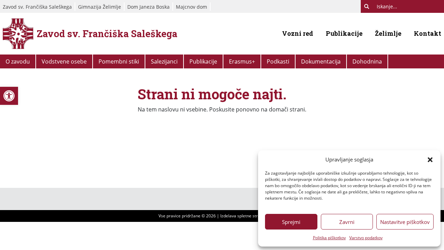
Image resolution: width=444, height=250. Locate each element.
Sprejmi (291, 221)
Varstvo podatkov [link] (366, 238)
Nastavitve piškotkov (405, 221)
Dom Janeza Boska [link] (148, 6)
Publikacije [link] (344, 33)
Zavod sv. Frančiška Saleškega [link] (37, 6)
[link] (9, 96)
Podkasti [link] (278, 61)
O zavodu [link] (18, 61)
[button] (430, 159)
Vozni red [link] (297, 33)
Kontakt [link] (427, 33)
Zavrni (347, 221)
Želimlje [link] (388, 33)
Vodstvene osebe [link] (64, 61)
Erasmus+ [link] (242, 61)
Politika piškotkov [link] (329, 238)
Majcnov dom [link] (191, 6)
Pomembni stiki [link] (119, 61)
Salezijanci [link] (164, 61)
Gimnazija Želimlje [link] (99, 6)
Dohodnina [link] (367, 61)
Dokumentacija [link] (321, 61)
